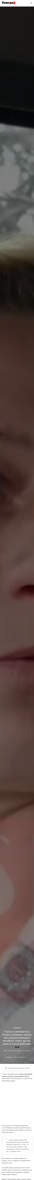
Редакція (9, 1057)
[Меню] (31, 3)
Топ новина (17, 1028)
